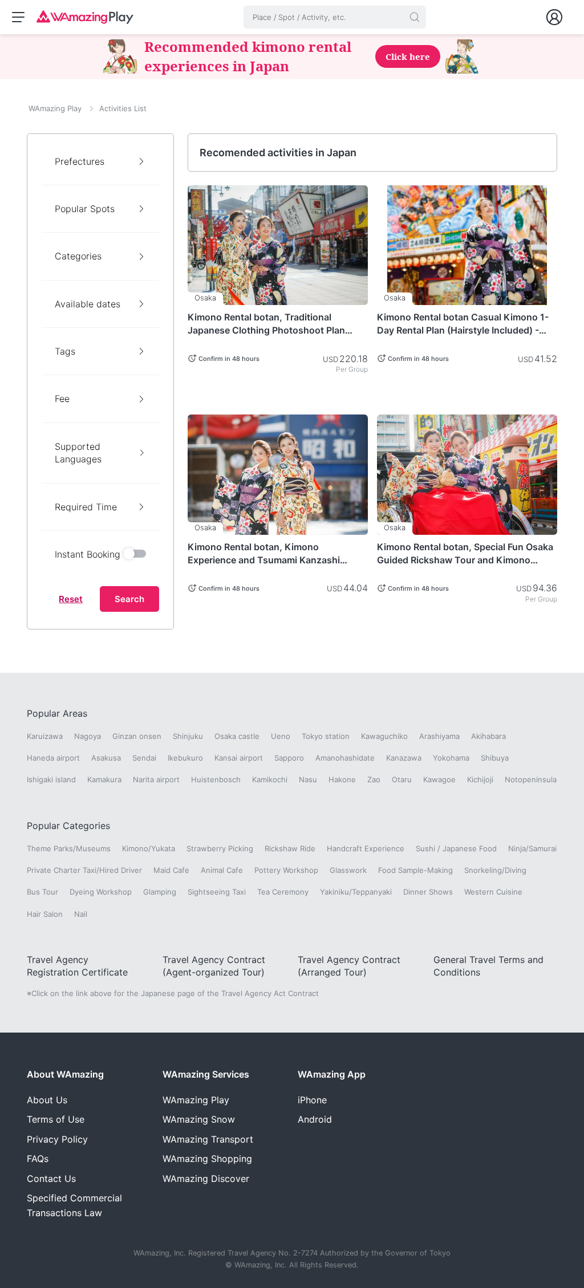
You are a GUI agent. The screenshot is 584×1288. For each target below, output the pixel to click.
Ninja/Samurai (532, 848)
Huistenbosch (216, 779)
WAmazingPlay (196, 1100)
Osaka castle (236, 736)
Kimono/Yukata (148, 848)
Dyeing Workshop (101, 891)
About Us (47, 1100)
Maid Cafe (171, 870)
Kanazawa (403, 757)
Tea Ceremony (283, 891)
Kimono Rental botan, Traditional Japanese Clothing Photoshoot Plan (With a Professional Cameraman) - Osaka (266, 323)
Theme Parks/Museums (69, 848)
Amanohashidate (345, 757)
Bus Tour (42, 891)
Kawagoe (439, 779)
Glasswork (348, 870)
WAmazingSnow (199, 1119)
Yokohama (451, 757)
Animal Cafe (222, 870)
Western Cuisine (493, 891)
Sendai (144, 757)
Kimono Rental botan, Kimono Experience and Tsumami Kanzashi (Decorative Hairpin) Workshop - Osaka (273, 553)
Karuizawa (45, 736)
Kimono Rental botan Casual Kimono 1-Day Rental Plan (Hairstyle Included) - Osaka (463, 323)
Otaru (402, 779)
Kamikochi (269, 779)
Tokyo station (326, 736)
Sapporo (289, 757)
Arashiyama (439, 736)
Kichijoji (480, 779)
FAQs (37, 1158)
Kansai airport (238, 757)
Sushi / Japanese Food (456, 848)
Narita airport (156, 779)
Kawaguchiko (384, 736)
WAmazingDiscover (206, 1178)
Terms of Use (55, 1119)
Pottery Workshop (286, 870)
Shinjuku (188, 736)
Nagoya (87, 736)
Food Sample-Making (415, 870)
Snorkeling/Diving (495, 870)
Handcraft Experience (365, 848)
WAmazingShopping (207, 1158)
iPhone (312, 1100)
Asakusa (106, 757)
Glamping (159, 891)
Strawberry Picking (219, 848)
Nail (80, 914)
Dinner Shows (428, 891)
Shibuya (495, 757)
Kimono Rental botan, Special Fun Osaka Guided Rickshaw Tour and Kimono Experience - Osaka (465, 553)
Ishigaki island (51, 779)
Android (315, 1119)
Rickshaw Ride (290, 848)
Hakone (342, 779)
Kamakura (104, 779)
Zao (373, 779)
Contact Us (51, 1178)
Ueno (280, 736)
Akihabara (488, 736)
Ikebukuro (185, 757)
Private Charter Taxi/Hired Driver (84, 870)
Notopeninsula (531, 779)
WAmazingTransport (208, 1139)
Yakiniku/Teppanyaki (356, 891)
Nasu (308, 779)
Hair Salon (45, 914)
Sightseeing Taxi (217, 891)
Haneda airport (53, 757)
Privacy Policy (57, 1139)
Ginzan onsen (136, 736)
